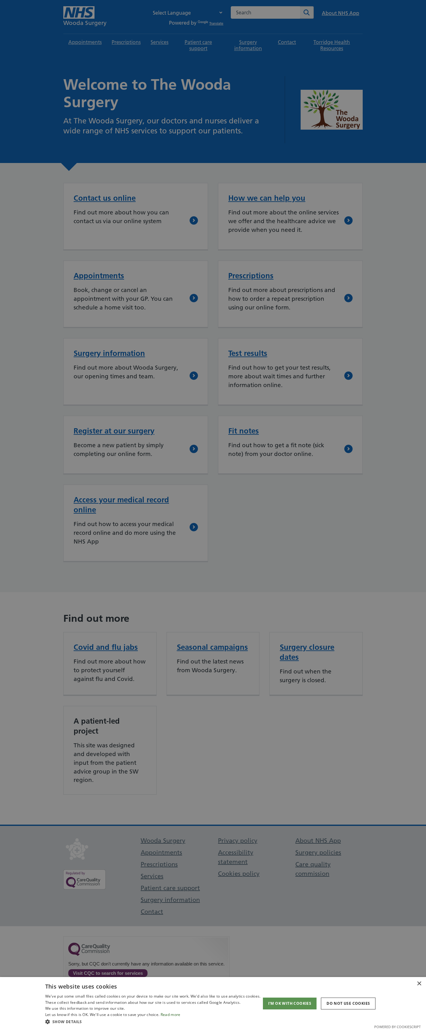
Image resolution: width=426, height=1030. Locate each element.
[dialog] (213, 1003)
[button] (153, 1021)
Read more (171, 1014)
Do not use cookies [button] (348, 1003)
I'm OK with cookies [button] (290, 1003)
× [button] (419, 983)
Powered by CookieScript (397, 1026)
